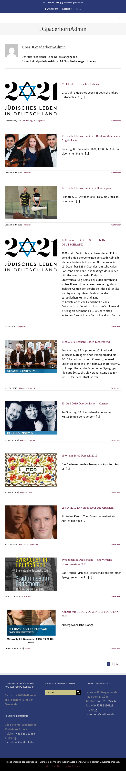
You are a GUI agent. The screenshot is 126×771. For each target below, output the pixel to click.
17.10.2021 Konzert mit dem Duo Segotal (87, 188)
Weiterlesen (116, 120)
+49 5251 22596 (25, 733)
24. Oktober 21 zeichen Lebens (80, 84)
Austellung (27, 120)
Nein (53, 766)
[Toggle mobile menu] (119, 18)
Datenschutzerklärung (68, 766)
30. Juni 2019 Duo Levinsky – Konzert (85, 403)
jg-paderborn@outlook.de (72, 2)
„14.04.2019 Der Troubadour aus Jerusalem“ (88, 507)
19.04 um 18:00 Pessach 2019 (79, 455)
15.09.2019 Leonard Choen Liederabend (86, 341)
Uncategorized (39, 120)
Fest (30, 492)
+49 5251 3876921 (102, 705)
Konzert (27, 172)
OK (47, 766)
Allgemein (22, 326)
